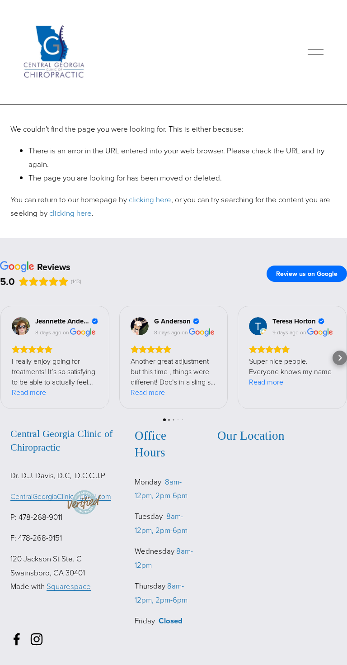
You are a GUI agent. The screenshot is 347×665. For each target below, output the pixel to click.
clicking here (150, 199)
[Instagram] (36, 639)
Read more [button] (29, 392)
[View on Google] (21, 326)
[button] (7, 358)
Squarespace (69, 586)
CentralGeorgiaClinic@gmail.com (60, 496)
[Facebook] (16, 639)
